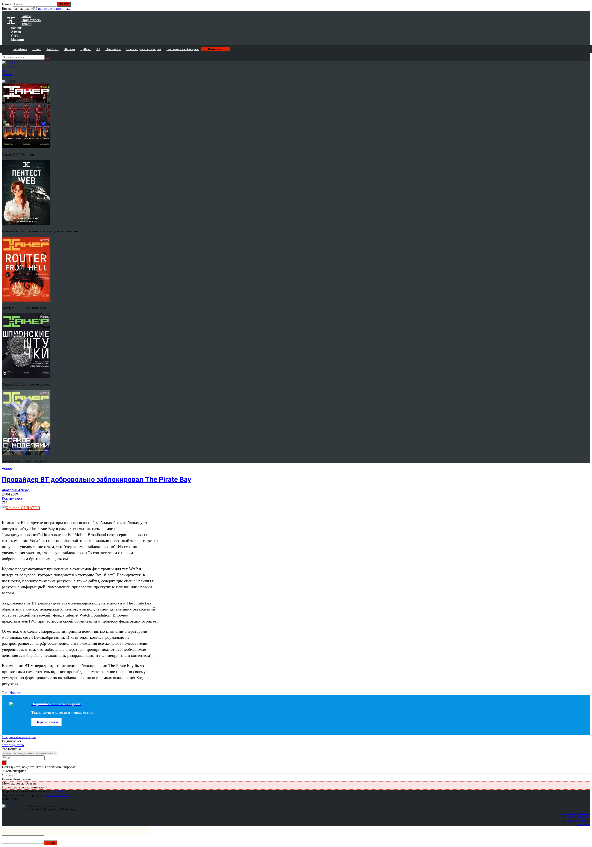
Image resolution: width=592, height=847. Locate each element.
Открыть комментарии (19, 737)
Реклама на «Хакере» (182, 49)
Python (85, 49)
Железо (69, 49)
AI (98, 49)
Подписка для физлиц (576, 813)
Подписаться (46, 722)
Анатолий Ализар (16, 490)
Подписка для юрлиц (576, 817)
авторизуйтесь (13, 745)
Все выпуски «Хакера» (143, 49)
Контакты (583, 824)
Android (52, 49)
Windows (20, 49)
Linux (36, 49)
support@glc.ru (60, 791)
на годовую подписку (54, 8)
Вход (587, 6)
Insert (51, 842)
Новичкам (113, 49)
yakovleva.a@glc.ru (56, 795)
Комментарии (13, 498)
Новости (8, 469)
